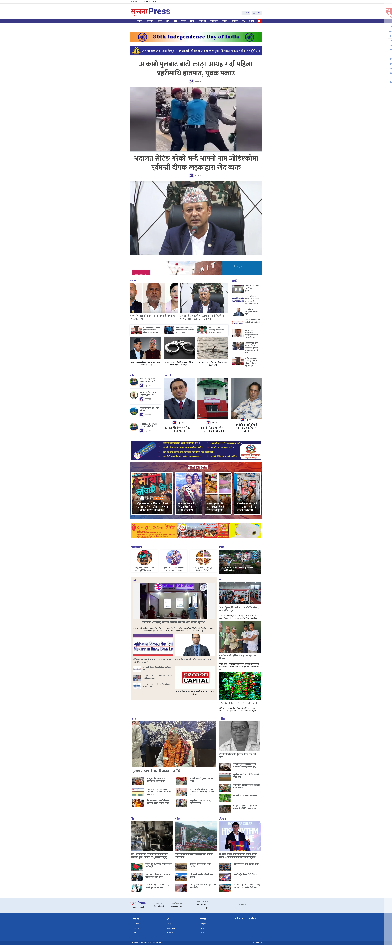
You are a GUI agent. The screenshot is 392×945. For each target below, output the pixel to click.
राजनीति (150, 21)
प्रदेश (134, 719)
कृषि (175, 21)
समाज (160, 21)
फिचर (221, 547)
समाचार (139, 21)
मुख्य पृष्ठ (136, 919)
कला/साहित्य (136, 547)
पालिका (222, 719)
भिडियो (251, 21)
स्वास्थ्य (224, 21)
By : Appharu (257, 942)
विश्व (243, 21)
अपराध (202, 932)
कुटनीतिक (214, 21)
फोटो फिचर (137, 928)
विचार (192, 21)
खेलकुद (235, 21)
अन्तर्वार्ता (167, 375)
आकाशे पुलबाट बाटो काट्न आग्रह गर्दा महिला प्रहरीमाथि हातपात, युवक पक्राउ (196, 69)
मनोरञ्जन (170, 923)
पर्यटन (183, 21)
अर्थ (167, 21)
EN (259, 21)
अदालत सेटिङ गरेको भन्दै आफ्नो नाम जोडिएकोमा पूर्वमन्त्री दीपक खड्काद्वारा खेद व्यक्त (196, 163)
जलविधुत (202, 21)
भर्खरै (234, 281)
